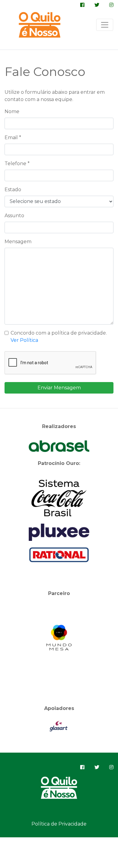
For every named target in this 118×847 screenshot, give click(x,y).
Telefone (17, 163)
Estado (13, 189)
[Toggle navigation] (104, 25)
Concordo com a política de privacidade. (59, 336)
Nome (12, 111)
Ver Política (24, 340)
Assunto (14, 215)
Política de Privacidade (59, 824)
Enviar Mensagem (59, 388)
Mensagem (18, 241)
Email (13, 137)
